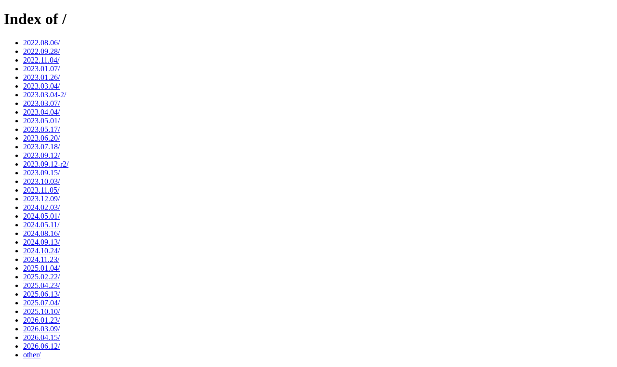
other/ (31, 355)
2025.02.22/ (41, 277)
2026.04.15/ (41, 337)
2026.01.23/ (41, 320)
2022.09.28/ (41, 51)
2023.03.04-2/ (44, 95)
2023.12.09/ (41, 199)
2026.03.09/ (41, 329)
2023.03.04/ (41, 86)
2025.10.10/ (41, 311)
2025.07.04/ (41, 303)
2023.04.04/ (41, 112)
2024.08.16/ (41, 233)
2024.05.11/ (41, 225)
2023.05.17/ (41, 129)
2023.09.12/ (41, 155)
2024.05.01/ (41, 216)
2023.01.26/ (41, 77)
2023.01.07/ (41, 69)
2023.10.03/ (41, 181)
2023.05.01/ (41, 121)
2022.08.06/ (41, 43)
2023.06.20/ (41, 138)
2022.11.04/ (41, 60)
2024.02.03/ (41, 207)
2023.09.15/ (41, 173)
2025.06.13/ (41, 294)
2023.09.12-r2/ (45, 164)
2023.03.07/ (41, 103)
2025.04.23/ (41, 285)
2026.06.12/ (41, 346)
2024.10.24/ (41, 251)
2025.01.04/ (41, 268)
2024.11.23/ (41, 259)
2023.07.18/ (41, 147)
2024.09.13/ (41, 242)
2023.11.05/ (41, 190)
